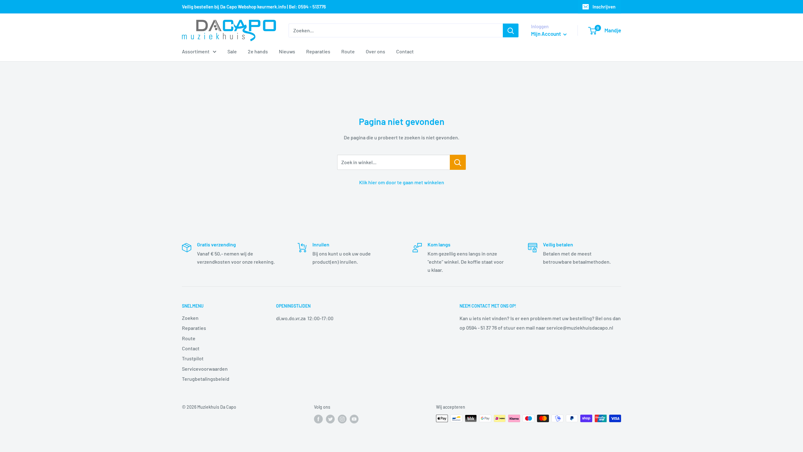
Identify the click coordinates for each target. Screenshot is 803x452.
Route (348, 51)
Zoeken (190, 318)
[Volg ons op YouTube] (354, 419)
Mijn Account (546, 33)
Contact (405, 51)
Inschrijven (604, 6)
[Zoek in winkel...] (458, 162)
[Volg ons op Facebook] (318, 419)
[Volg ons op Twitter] (330, 419)
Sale (232, 51)
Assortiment (196, 51)
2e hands (258, 51)
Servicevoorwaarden (205, 369)
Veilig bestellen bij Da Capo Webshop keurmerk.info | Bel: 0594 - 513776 (254, 6)
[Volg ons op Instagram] (342, 419)
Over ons (375, 51)
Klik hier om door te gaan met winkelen (401, 182)
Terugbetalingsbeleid (205, 379)
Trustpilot (193, 358)
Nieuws (287, 51)
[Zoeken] (510, 30)
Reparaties (318, 51)
